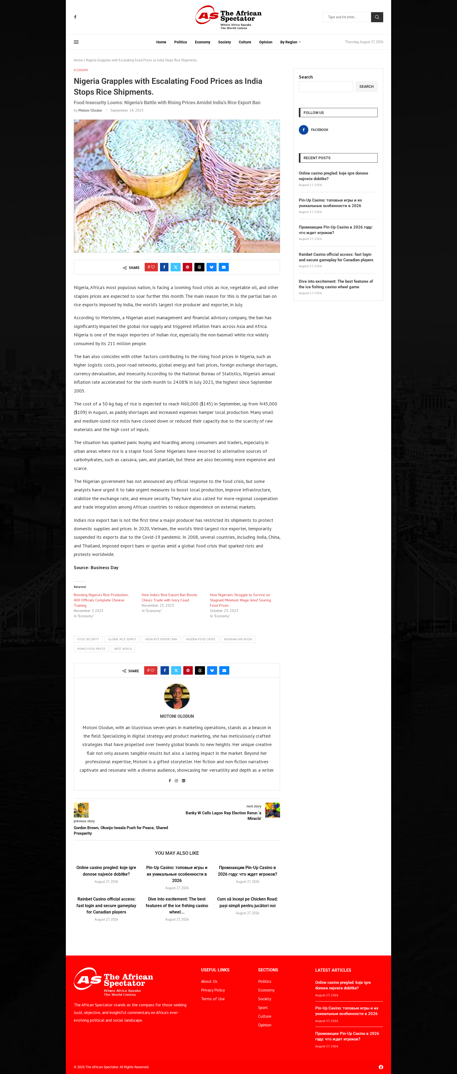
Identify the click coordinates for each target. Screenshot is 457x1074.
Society (224, 42)
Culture (245, 42)
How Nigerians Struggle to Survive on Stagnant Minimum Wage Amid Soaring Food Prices (240, 600)
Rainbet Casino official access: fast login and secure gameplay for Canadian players (106, 906)
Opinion (265, 42)
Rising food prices (91, 649)
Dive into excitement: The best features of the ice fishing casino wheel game (336, 284)
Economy (202, 42)
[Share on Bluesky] (212, 267)
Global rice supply (122, 639)
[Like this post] (153, 267)
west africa (123, 649)
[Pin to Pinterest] (187, 267)
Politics (180, 42)
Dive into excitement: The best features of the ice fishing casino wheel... (177, 906)
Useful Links (215, 970)
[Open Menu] (76, 42)
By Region (288, 42)
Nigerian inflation (238, 639)
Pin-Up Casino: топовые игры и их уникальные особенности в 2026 (176, 874)
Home (161, 42)
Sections (268, 970)
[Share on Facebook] (164, 267)
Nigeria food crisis (200, 639)
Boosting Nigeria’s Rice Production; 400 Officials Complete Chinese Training (101, 600)
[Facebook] (75, 17)
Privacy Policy (213, 990)
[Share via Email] (224, 267)
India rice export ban (161, 639)
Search (377, 17)
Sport (263, 1007)
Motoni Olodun (90, 110)
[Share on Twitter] (176, 267)
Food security (88, 639)
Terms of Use (213, 999)
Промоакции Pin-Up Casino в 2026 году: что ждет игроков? (336, 230)
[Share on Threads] (199, 267)
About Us (209, 981)
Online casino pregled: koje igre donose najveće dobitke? (333, 176)
